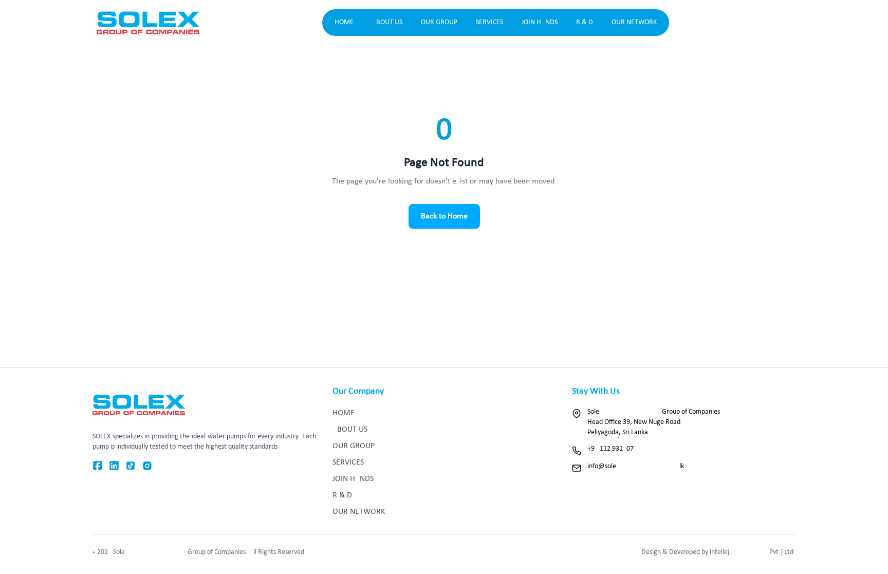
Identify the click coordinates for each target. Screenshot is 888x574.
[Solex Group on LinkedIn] (114, 465)
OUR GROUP (439, 22)
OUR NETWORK (634, 22)
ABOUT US (387, 22)
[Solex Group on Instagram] (147, 465)
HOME (344, 22)
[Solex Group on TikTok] (130, 465)
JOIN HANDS (540, 22)
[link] (148, 22)
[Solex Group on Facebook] (97, 465)
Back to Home (444, 216)
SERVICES (489, 22)
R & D (584, 22)
